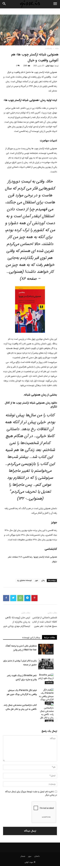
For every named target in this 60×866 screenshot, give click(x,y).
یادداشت (48, 48)
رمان (43, 580)
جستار (23, 856)
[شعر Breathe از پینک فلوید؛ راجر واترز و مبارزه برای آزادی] (46, 678)
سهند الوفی (50, 66)
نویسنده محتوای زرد (24, 580)
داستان (37, 856)
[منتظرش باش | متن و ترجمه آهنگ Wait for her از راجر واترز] (46, 649)
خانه (56, 48)
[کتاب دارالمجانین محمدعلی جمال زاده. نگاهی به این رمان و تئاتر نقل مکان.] (46, 713)
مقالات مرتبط (49, 637)
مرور (36, 580)
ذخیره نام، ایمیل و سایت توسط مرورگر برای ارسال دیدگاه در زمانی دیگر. (31, 793)
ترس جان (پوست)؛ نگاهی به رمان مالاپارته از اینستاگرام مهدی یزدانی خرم (17, 622)
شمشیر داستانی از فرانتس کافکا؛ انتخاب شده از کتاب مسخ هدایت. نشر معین (44, 622)
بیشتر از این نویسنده (31, 637)
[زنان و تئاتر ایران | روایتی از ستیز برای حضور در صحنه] (46, 664)
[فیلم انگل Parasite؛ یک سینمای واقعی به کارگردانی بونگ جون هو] (46, 696)
